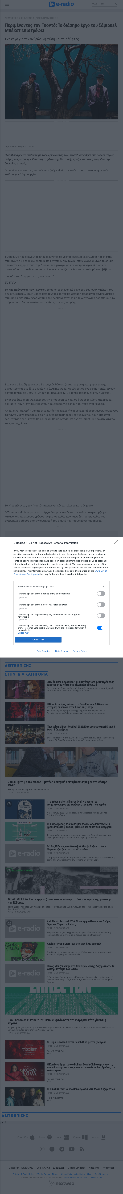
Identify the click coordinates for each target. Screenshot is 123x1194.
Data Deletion (43, 651)
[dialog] (61, 597)
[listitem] (61, 586)
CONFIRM (38, 640)
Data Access (61, 651)
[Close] (117, 543)
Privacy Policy (80, 651)
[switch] (101, 593)
